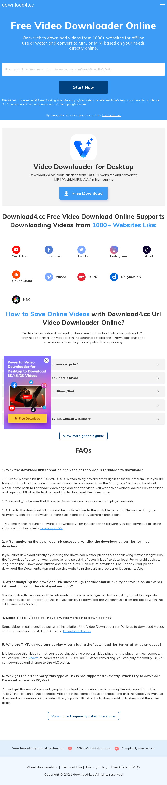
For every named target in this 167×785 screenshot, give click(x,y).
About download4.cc (42, 767)
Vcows (33, 658)
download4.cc (18, 5)
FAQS (135, 767)
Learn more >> (51, 528)
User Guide (119, 767)
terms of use (111, 115)
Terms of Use (72, 767)
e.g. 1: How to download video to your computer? (42, 364)
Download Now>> (77, 631)
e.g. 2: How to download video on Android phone (42, 378)
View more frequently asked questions (83, 716)
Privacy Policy (96, 767)
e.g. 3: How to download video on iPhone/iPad (40, 391)
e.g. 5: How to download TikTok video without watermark (48, 419)
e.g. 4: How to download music (28, 405)
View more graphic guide (83, 436)
